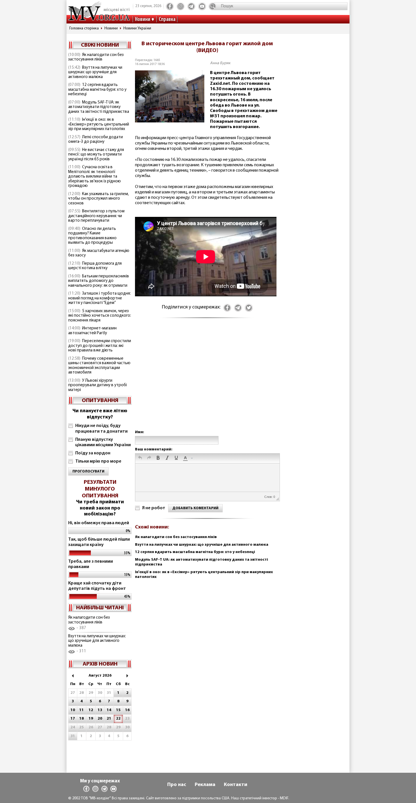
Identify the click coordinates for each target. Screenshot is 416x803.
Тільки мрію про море (98, 461)
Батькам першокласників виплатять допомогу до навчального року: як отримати (98, 281)
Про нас (176, 784)
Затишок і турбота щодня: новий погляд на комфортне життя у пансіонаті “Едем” (99, 298)
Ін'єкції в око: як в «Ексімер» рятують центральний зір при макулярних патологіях (98, 124)
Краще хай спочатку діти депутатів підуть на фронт (97, 586)
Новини (142, 19)
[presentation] (140, 458)
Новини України (137, 28)
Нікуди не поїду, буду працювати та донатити (101, 428)
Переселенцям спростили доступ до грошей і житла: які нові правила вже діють (99, 346)
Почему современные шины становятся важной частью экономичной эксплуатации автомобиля (99, 366)
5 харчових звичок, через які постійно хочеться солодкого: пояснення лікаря (99, 316)
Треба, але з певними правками (90, 564)
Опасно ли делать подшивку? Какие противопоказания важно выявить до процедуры (92, 236)
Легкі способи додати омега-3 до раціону (95, 139)
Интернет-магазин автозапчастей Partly (92, 330)
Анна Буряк (220, 63)
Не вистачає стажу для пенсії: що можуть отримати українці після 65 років (96, 154)
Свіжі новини (100, 45)
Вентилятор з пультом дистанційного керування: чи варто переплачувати (96, 216)
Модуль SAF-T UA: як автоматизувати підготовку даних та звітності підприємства (98, 107)
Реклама (205, 784)
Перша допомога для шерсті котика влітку (95, 266)
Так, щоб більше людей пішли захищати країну (99, 542)
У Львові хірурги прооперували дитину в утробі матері (97, 385)
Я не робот (153, 508)
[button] (140, 458)
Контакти (235, 784)
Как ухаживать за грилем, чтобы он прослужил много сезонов (98, 199)
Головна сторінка (84, 28)
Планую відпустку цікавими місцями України (103, 442)
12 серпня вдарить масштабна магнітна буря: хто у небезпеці (97, 89)
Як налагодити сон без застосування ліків (96, 57)
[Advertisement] (207, 379)
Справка (167, 19)
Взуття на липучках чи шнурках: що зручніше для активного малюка (95, 72)
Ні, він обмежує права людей (98, 523)
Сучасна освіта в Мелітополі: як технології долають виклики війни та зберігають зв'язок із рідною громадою (94, 176)
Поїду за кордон (92, 453)
